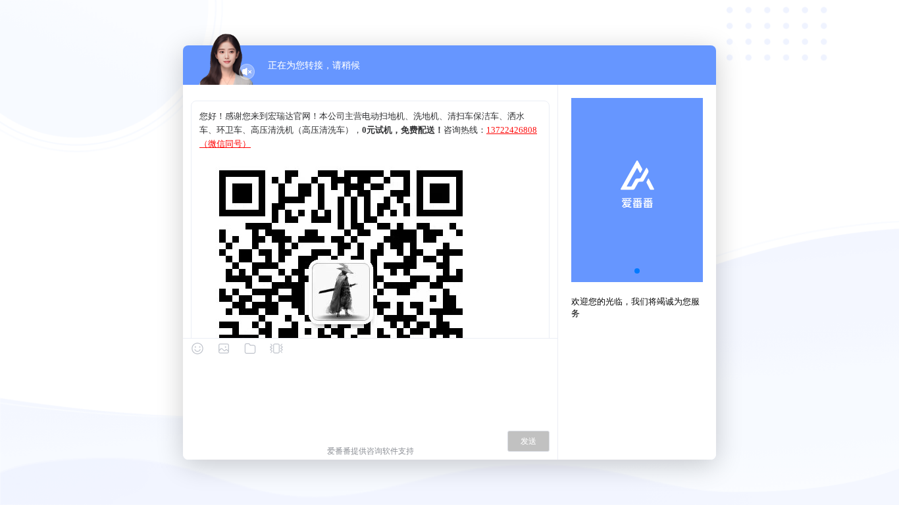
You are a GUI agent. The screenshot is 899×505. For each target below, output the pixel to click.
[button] (637, 271)
